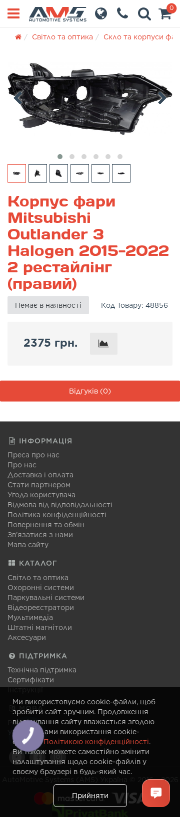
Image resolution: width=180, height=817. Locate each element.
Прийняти (90, 796)
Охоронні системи (41, 588)
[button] (165, 16)
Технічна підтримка (42, 670)
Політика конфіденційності (57, 515)
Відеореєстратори (41, 608)
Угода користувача (42, 495)
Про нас (22, 465)
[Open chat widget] (156, 793)
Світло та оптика (38, 578)
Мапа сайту (28, 545)
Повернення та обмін (46, 525)
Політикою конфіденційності (96, 742)
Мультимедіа (30, 617)
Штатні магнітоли (40, 627)
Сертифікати (31, 680)
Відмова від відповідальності (60, 505)
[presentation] (17, 96)
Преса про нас (34, 455)
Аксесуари (27, 637)
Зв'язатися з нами (40, 535)
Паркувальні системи (46, 598)
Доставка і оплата (41, 475)
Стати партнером (39, 485)
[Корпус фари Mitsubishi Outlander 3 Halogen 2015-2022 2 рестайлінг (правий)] (90, 99)
